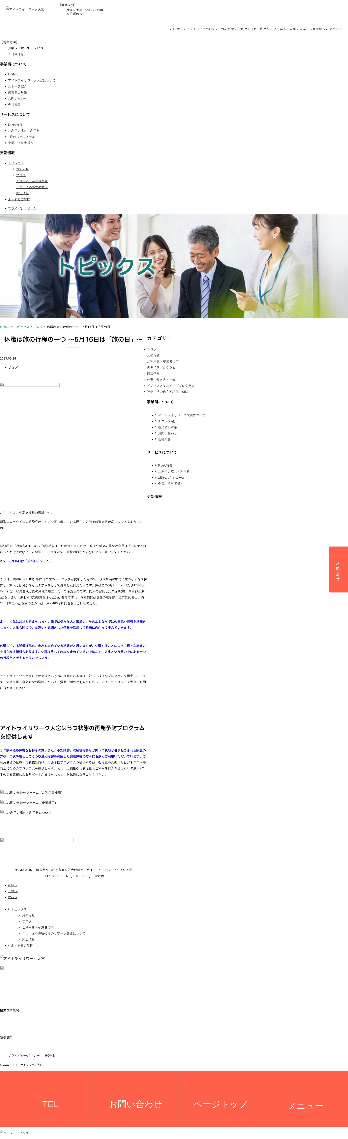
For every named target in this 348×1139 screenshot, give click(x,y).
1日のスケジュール (21, 136)
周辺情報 (22, 193)
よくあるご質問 (285, 29)
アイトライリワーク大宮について (32, 80)
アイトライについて (201, 29)
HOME (178, 29)
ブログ (21, 175)
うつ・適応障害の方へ (32, 187)
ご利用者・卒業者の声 (32, 181)
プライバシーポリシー (24, 208)
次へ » (12, 897)
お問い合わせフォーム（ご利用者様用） (35, 792)
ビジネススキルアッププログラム (171, 385)
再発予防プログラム (161, 367)
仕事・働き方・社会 (161, 379)
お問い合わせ (17, 98)
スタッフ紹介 (17, 86)
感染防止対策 (17, 92)
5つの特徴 (227, 29)
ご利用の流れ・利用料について (29, 812)
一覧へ (13, 891)
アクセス (335, 29)
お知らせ (22, 169)
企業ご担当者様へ (312, 29)
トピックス (16, 163)
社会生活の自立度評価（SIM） (169, 391)
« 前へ (12, 885)
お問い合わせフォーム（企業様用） (32, 802)
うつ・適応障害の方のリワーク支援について (54, 933)
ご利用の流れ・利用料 (254, 29)
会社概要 (14, 104)
